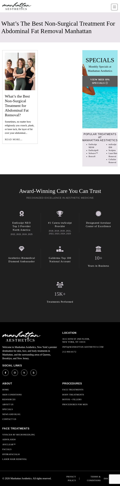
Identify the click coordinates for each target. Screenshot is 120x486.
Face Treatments (72, 389)
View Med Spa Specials (100, 81)
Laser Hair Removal (14, 459)
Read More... (13, 139)
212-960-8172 (69, 352)
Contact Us (9, 419)
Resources (8, 399)
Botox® (92, 156)
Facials (7, 449)
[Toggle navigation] (114, 7)
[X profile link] (24, 373)
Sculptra (112, 150)
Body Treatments (73, 394)
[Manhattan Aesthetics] (16, 6)
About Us (7, 404)
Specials (7, 409)
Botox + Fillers (72, 399)
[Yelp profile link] (33, 373)
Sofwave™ (93, 153)
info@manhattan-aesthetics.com (83, 347)
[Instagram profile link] (15, 373)
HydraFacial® (11, 454)
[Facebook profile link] (5, 373)
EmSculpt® (93, 150)
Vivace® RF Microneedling (18, 434)
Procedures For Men (75, 404)
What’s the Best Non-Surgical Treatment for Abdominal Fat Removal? (17, 105)
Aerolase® (9, 439)
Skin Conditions (12, 394)
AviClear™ (9, 444)
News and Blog (11, 414)
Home (5, 389)
